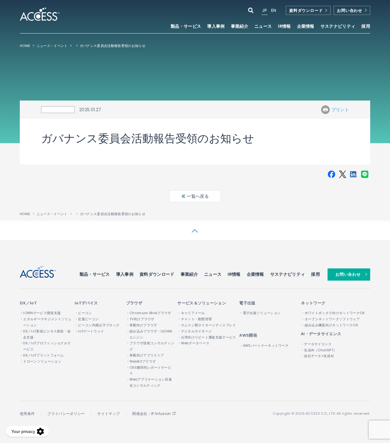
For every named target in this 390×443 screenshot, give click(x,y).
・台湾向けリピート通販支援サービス (206, 337)
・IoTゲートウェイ (89, 331)
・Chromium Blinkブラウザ (148, 312)
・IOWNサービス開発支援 (40, 312)
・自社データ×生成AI (317, 355)
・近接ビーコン (87, 319)
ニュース (263, 26)
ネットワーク (313, 303)
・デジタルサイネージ (194, 331)
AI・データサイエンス (321, 334)
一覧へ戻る (197, 196)
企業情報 (255, 274)
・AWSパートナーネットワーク (264, 345)
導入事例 (216, 26)
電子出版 (247, 303)
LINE (364, 174)
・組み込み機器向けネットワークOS (329, 325)
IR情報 (234, 274)
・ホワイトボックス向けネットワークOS (333, 312)
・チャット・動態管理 (194, 319)
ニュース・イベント (52, 45)
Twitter (342, 174)
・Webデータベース (193, 343)
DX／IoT (28, 303)
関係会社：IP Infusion (151, 413)
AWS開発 (248, 335)
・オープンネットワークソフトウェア (330, 319)
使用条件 (27, 413)
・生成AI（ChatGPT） (319, 350)
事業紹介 (189, 274)
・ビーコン (83, 312)
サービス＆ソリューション (201, 303)
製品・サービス (95, 274)
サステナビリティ (287, 274)
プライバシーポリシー (66, 413)
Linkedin (353, 174)
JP (264, 10)
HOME (25, 45)
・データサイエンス (316, 344)
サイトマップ (108, 413)
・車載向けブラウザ (141, 325)
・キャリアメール (191, 312)
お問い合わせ (349, 10)
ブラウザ (134, 303)
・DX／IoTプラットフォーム (42, 355)
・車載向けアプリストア (145, 355)
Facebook (331, 174)
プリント (340, 110)
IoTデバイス (86, 303)
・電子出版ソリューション (260, 312)
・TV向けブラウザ (140, 319)
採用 (365, 26)
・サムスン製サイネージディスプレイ (206, 325)
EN (273, 10)
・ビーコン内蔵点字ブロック (97, 325)
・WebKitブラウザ (141, 361)
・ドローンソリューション (40, 361)
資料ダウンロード (306, 10)
